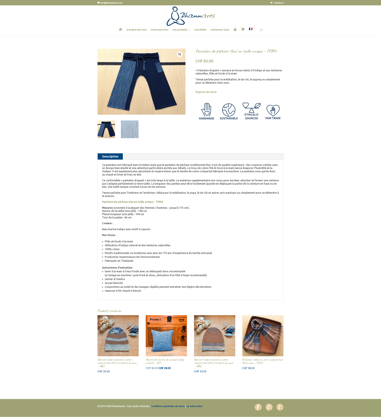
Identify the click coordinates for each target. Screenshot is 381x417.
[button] (179, 54)
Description (110, 156)
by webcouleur (194, 406)
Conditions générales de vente (168, 406)
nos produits (179, 30)
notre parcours (159, 30)
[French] (252, 31)
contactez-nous (219, 30)
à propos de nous (137, 30)
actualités (200, 30)
